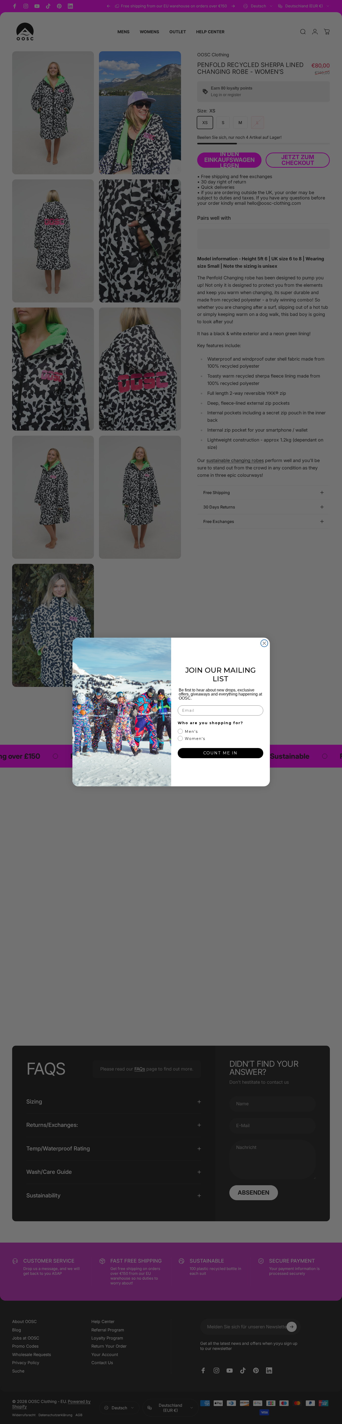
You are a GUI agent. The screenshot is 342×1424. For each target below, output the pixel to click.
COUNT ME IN (220, 753)
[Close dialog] (264, 643)
